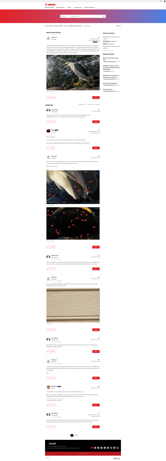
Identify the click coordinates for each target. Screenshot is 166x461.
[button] (101, 220)
